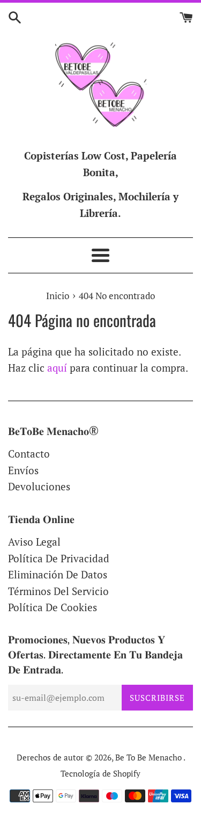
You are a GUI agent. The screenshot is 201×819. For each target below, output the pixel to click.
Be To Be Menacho (149, 757)
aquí (57, 367)
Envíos (23, 470)
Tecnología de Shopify (100, 773)
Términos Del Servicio (58, 591)
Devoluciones (39, 486)
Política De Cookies (52, 607)
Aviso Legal (34, 541)
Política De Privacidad (58, 558)
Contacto (29, 453)
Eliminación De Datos (57, 574)
